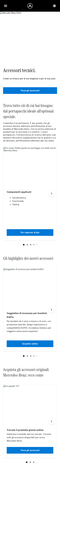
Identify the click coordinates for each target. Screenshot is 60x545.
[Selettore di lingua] (54, 6)
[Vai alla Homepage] (30, 6)
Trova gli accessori (30, 90)
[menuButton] (5, 5)
